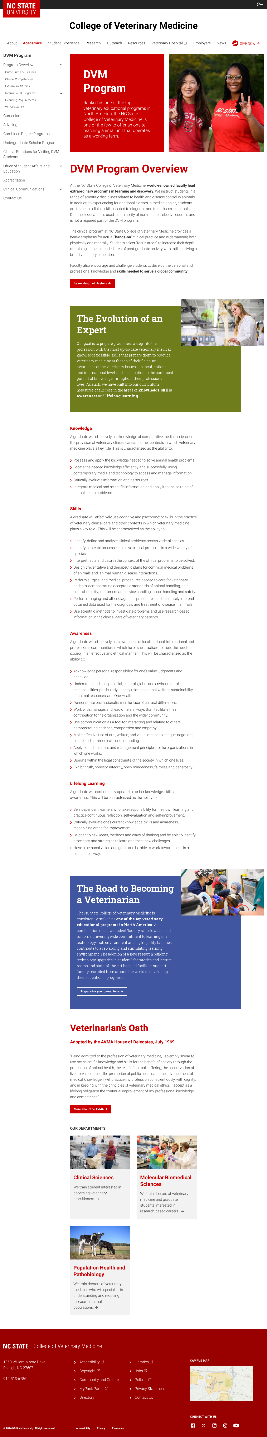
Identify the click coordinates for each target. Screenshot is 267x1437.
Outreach (114, 43)
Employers (202, 43)
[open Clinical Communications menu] (60, 189)
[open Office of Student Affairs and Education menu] (60, 166)
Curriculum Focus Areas (20, 72)
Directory (86, 1397)
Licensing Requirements (20, 100)
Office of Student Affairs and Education (26, 168)
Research (93, 43)
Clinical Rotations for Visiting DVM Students (31, 154)
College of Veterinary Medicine (133, 25)
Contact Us (12, 198)
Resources (136, 43)
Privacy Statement (150, 1389)
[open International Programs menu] (60, 93)
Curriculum (12, 115)
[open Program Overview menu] (60, 64)
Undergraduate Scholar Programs (30, 142)
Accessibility (83, 1428)
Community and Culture (99, 1380)
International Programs (20, 93)
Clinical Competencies (19, 79)
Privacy (101, 1428)
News (221, 43)
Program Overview (18, 64)
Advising (10, 124)
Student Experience (63, 43)
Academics (32, 43)
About (12, 43)
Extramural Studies (17, 86)
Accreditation (14, 180)
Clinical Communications (23, 189)
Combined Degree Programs (26, 133)
